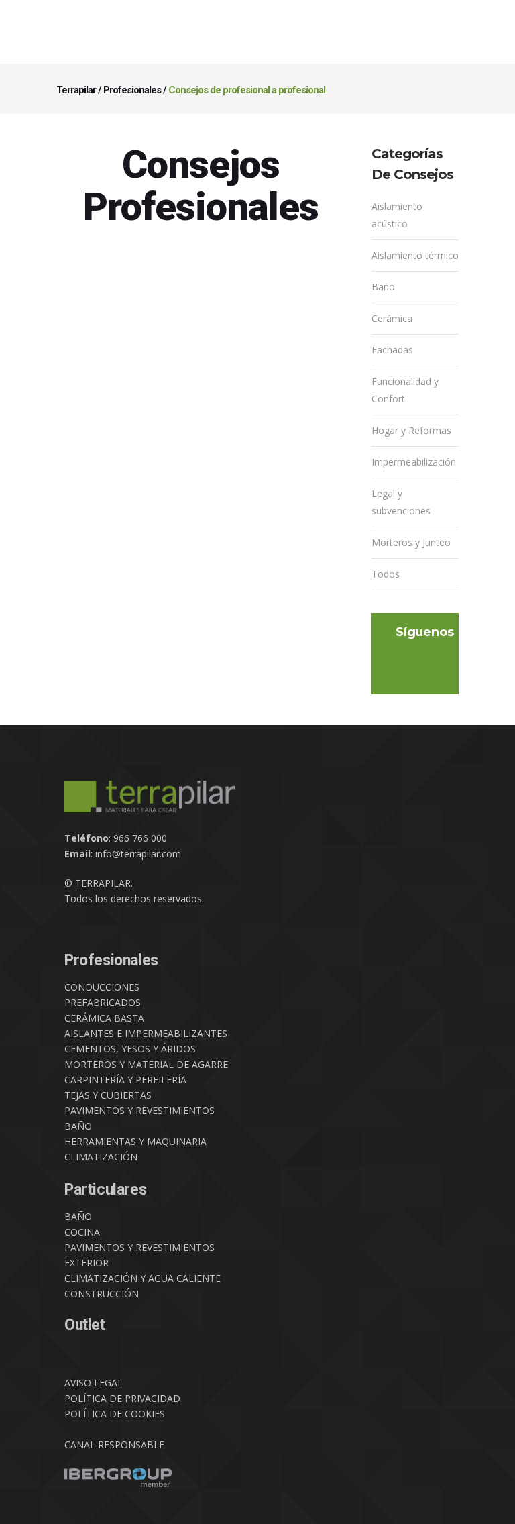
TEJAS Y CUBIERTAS (108, 1095)
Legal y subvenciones (401, 502)
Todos (385, 573)
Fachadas (392, 349)
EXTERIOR (86, 1262)
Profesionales (132, 90)
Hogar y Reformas (411, 430)
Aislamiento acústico (396, 215)
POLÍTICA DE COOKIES (114, 1413)
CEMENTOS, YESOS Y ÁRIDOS (130, 1048)
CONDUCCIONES (101, 987)
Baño (383, 286)
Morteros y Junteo (411, 542)
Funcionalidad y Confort (405, 390)
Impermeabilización (413, 461)
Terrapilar (76, 90)
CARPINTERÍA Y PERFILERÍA (125, 1079)
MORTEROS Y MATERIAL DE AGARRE (146, 1064)
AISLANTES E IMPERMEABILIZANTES (145, 1033)
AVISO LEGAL (93, 1382)
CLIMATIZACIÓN (100, 1156)
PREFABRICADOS (102, 1002)
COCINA (82, 1232)
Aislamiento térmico (415, 255)
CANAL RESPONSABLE (114, 1444)
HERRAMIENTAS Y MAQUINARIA (135, 1141)
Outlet (84, 1325)
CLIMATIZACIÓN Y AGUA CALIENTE (142, 1278)
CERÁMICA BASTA (104, 1018)
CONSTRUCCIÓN (101, 1293)
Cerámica (391, 318)
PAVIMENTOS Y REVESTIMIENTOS (139, 1110)
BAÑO (78, 1126)
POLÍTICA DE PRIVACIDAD (122, 1398)
